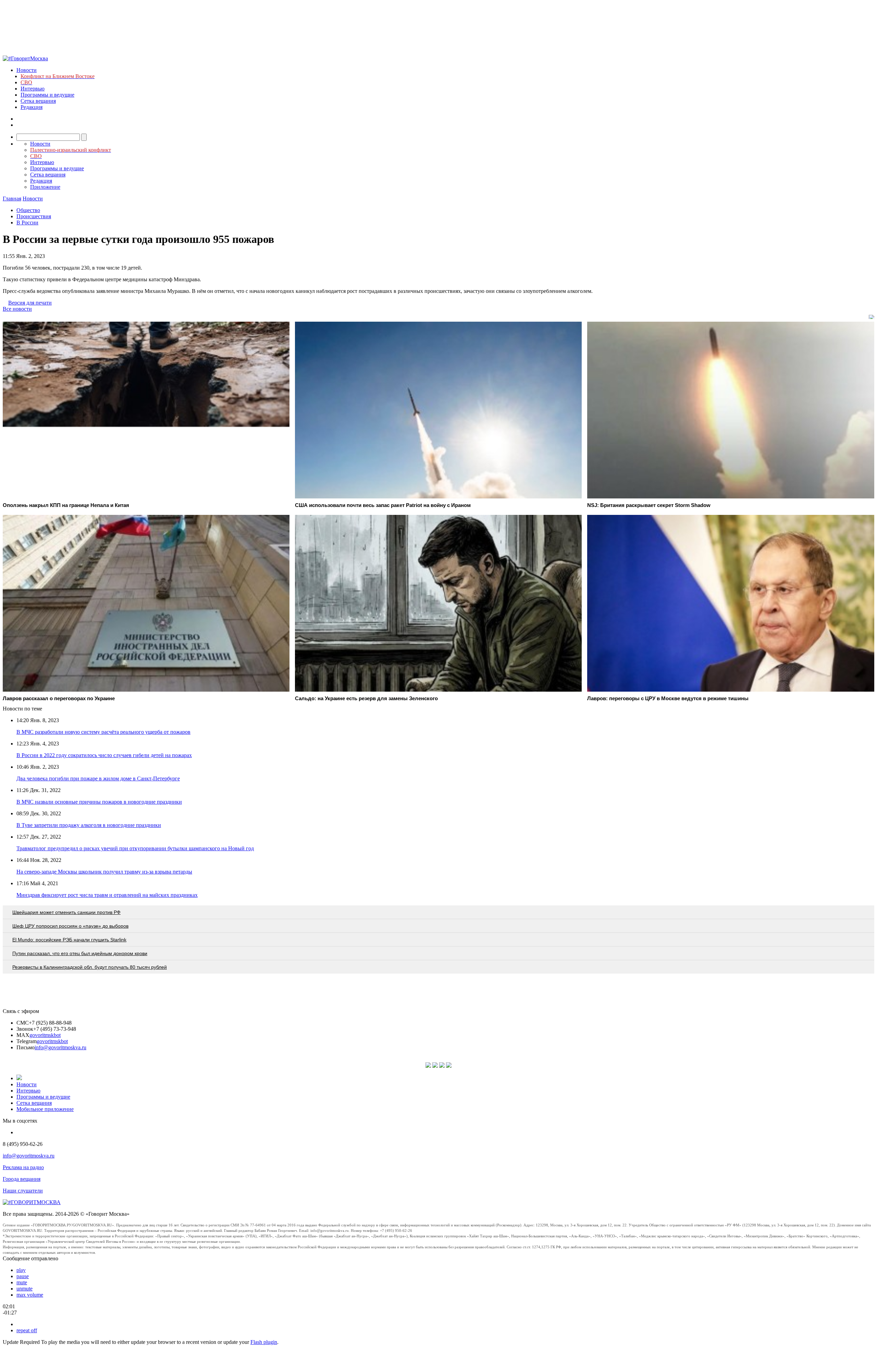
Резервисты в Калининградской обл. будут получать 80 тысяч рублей (89, 967)
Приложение (45, 187)
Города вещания (21, 1179)
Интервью (33, 88)
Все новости (17, 309)
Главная (12, 198)
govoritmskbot (45, 1035)
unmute (24, 1288)
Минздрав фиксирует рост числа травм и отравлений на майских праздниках (107, 895)
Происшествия (33, 216)
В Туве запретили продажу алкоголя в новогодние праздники (88, 825)
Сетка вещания (38, 101)
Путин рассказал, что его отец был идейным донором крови (79, 953)
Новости (26, 70)
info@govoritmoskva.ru (60, 1047)
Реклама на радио (23, 1167)
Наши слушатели (23, 1191)
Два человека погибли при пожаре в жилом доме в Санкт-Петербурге (98, 778)
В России (27, 222)
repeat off (26, 1330)
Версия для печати (30, 303)
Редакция (31, 107)
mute (21, 1282)
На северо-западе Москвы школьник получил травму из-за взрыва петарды (104, 872)
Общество (28, 210)
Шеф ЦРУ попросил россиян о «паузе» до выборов (70, 926)
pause (22, 1276)
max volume (29, 1295)
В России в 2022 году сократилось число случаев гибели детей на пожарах (104, 755)
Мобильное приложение (45, 1109)
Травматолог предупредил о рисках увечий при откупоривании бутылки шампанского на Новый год (135, 848)
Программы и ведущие (47, 95)
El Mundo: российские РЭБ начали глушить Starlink (69, 939)
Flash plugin (263, 1342)
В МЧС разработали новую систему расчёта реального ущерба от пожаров (103, 732)
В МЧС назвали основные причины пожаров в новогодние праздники (99, 802)
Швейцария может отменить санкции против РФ (66, 912)
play (21, 1270)
